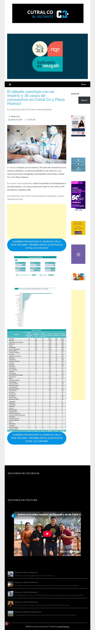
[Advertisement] (36, 221)
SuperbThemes (63, 626)
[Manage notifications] (6, 624)
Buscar (75, 93)
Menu (83, 84)
